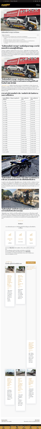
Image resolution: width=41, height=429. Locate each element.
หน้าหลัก (3, 428)
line (10, 428)
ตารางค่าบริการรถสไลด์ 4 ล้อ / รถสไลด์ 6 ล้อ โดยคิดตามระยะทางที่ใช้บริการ (14, 39)
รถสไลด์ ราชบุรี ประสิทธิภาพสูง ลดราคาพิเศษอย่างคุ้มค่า (31, 381)
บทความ (31, 428)
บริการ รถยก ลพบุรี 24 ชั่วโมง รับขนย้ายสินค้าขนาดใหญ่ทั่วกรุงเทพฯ (31, 345)
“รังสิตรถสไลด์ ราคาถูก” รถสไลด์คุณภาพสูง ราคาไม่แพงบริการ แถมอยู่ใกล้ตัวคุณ (15, 36)
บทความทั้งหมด (31, 262)
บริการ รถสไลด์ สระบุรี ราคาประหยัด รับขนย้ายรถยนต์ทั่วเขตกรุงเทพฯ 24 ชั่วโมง (20, 280)
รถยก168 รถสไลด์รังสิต (27, 425)
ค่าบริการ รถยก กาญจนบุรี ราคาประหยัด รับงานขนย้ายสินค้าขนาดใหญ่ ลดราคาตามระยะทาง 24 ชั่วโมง (20, 384)
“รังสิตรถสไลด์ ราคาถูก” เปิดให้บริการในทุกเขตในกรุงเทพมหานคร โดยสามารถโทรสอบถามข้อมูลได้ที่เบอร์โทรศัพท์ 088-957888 (20, 38)
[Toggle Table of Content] (37, 35)
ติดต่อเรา (7, 43)
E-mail (38, 428)
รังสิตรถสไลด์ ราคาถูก (5, 85)
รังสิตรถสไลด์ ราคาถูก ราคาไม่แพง (10, 32)
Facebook (24, 428)
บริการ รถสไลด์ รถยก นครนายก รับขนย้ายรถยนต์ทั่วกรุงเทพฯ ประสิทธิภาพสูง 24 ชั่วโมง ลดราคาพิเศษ (9, 281)
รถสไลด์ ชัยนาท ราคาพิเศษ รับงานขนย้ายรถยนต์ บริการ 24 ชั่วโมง (9, 382)
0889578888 (7, 1)
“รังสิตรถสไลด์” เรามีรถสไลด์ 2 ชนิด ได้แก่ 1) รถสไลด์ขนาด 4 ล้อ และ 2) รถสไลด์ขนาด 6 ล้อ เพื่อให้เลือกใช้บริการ (19, 40)
